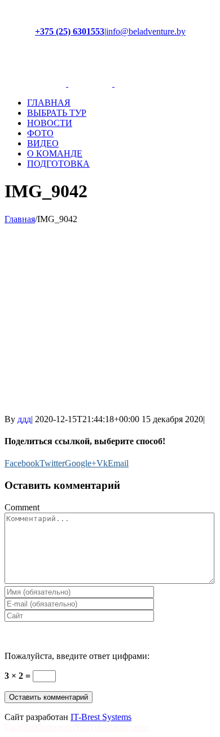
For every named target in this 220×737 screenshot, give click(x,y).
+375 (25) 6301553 (69, 31)
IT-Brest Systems (101, 717)
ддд (24, 419)
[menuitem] (121, 103)
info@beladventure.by (146, 31)
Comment (22, 507)
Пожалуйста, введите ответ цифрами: (77, 656)
